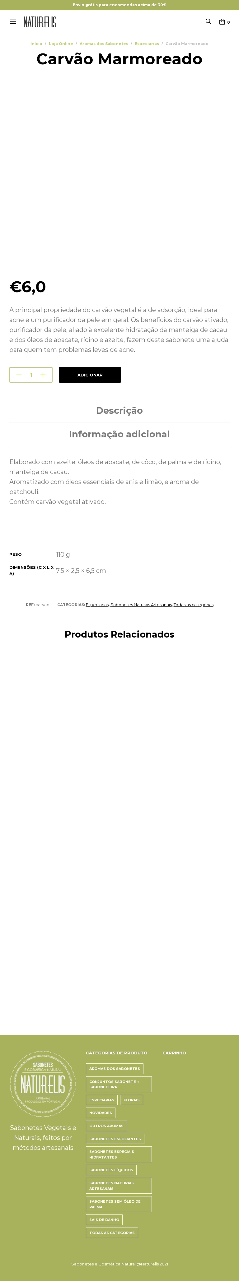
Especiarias (147, 43)
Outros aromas (106, 1126)
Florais (132, 1100)
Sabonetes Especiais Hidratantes (111, 1154)
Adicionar (90, 374)
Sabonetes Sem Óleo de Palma (115, 1204)
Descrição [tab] (119, 410)
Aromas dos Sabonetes (104, 43)
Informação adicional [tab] (119, 434)
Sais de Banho (104, 1220)
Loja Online (61, 43)
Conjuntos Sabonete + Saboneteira (114, 1085)
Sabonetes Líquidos (111, 1170)
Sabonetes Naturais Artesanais (141, 604)
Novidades (100, 1113)
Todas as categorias (193, 604)
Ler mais (19, 814)
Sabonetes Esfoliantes (115, 1139)
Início (36, 43)
